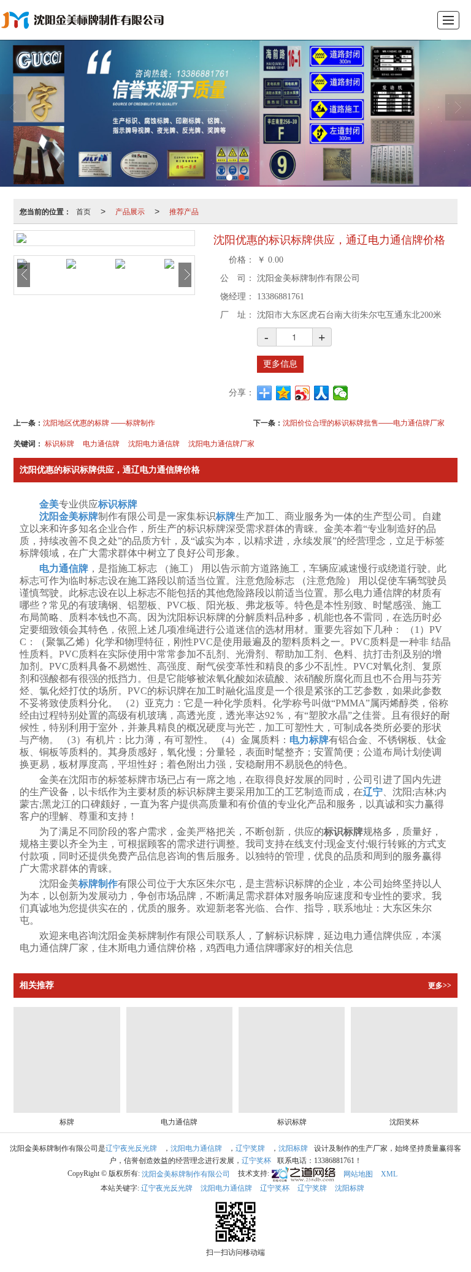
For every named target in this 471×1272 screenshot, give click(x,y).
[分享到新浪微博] (302, 393)
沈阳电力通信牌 (154, 443)
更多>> (439, 985)
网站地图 (358, 1174)
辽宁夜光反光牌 (131, 1148)
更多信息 (280, 364)
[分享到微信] (340, 393)
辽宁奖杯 (256, 1160)
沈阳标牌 (293, 1148)
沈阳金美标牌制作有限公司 (186, 1174)
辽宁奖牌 (250, 1148)
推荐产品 (184, 211)
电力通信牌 (101, 443)
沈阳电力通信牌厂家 (221, 443)
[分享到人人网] (321, 393)
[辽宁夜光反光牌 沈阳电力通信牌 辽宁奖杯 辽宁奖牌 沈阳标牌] (235, 113)
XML (389, 1174)
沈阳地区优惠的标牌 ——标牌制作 (99, 422)
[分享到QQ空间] (283, 393)
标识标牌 (59, 443)
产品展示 (130, 211)
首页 (83, 211)
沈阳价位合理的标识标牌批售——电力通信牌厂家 (364, 422)
